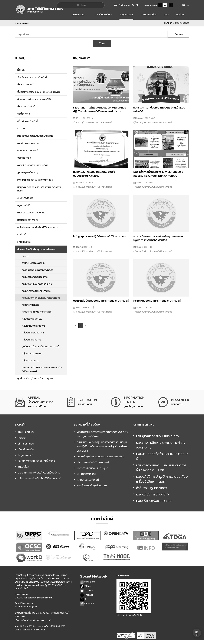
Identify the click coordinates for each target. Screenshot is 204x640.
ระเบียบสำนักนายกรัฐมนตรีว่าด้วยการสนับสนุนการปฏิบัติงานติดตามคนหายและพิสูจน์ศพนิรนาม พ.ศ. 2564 (102, 446)
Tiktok (87, 586)
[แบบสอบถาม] (82, 402)
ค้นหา (102, 43)
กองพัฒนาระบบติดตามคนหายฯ (37, 284)
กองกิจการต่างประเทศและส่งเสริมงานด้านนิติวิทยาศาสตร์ (42, 369)
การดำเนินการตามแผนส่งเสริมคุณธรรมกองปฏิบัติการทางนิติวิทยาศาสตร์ (158, 238)
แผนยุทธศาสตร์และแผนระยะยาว (157, 436)
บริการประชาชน (26, 444)
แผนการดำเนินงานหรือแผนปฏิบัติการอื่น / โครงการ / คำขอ (161, 468)
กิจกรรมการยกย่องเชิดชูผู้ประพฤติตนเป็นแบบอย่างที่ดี (159, 109)
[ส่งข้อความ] (173, 402)
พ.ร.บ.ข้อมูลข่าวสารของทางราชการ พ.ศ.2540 (100, 456)
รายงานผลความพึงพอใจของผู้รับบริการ (39, 473)
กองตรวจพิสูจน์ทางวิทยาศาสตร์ (37, 270)
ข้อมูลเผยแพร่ (25, 455)
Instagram (89, 581)
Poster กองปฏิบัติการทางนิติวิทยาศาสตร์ (157, 301)
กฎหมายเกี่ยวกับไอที (88, 480)
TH (183, 5)
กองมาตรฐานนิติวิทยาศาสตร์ (36, 291)
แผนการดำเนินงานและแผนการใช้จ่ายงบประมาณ (160, 445)
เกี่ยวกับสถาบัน (26, 449)
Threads (88, 595)
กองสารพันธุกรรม (31, 305)
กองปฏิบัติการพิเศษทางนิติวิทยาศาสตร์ (41, 298)
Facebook (89, 603)
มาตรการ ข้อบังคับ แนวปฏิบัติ (92, 468)
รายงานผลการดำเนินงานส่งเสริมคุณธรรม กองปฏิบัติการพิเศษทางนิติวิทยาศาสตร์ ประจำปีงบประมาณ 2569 (99, 111)
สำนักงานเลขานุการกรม (33, 263)
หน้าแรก (168, 23)
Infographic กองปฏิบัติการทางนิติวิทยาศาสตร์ (99, 236)
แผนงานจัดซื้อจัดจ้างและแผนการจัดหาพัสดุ (162, 456)
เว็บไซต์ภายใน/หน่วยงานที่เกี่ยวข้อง (36, 461)
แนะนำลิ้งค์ (23, 467)
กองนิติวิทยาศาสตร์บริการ (34, 277)
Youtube (88, 590)
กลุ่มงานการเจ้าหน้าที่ (32, 353)
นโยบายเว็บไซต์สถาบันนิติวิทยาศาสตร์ (32, 620)
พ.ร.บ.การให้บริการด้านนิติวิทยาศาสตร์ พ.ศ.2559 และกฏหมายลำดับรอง (102, 434)
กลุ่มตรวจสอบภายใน (32, 318)
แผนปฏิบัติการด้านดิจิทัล (152, 494)
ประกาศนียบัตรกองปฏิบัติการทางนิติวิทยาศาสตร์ (101, 301)
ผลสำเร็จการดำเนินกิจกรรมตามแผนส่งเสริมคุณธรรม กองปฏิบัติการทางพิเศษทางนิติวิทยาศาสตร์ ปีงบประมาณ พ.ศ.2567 (158, 175)
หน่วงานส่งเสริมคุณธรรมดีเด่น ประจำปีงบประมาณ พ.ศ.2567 (94, 174)
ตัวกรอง (178, 34)
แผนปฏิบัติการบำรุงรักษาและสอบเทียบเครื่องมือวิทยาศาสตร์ (162, 479)
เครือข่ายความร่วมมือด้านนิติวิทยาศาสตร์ (39, 478)
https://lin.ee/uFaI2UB (129, 615)
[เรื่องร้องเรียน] (34, 402)
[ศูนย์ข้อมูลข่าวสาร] (128, 402)
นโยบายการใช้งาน (86, 474)
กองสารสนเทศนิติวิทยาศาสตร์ (37, 311)
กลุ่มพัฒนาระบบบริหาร (33, 332)
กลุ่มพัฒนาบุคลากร (31, 339)
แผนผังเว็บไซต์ (26, 432)
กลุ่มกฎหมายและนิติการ (33, 325)
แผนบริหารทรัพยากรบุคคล (154, 500)
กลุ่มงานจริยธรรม (30, 360)
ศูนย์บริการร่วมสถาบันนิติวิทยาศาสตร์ (40, 346)
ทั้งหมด (25, 256)
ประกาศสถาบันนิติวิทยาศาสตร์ (93, 462)
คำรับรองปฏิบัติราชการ (151, 487)
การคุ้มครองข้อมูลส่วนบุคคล (92, 485)
